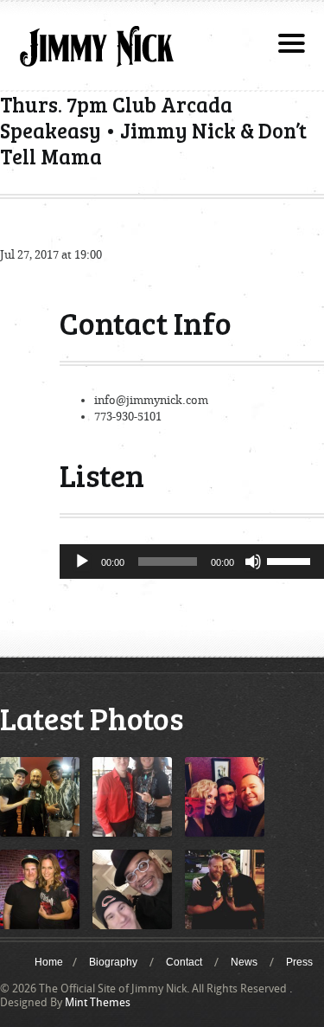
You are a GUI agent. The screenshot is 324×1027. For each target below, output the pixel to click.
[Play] (82, 561)
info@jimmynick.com (151, 400)
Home (49, 962)
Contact (184, 962)
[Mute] (253, 561)
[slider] (291, 559)
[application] (192, 561)
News (244, 962)
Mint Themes (97, 1002)
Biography (113, 962)
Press (299, 962)
